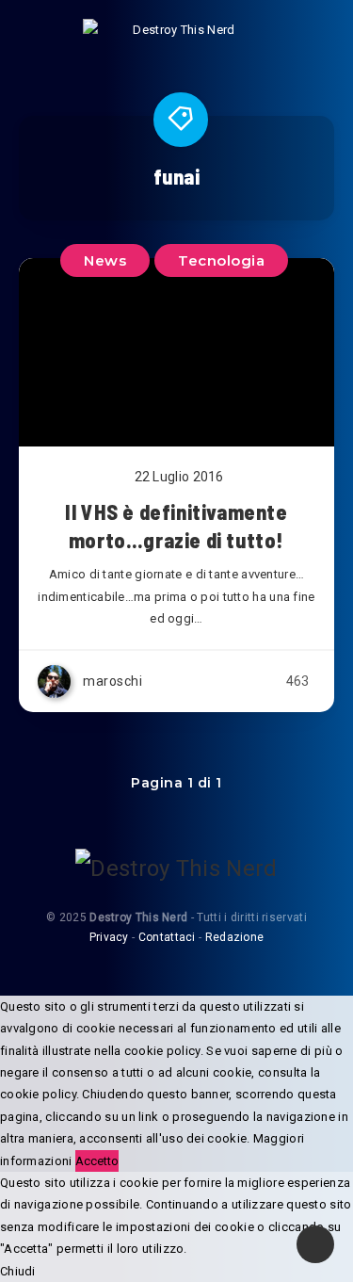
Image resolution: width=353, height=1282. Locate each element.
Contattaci (167, 937)
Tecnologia (221, 260)
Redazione (235, 937)
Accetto (97, 1161)
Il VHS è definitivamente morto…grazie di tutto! (176, 525)
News (105, 260)
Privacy (109, 937)
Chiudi (18, 1271)
